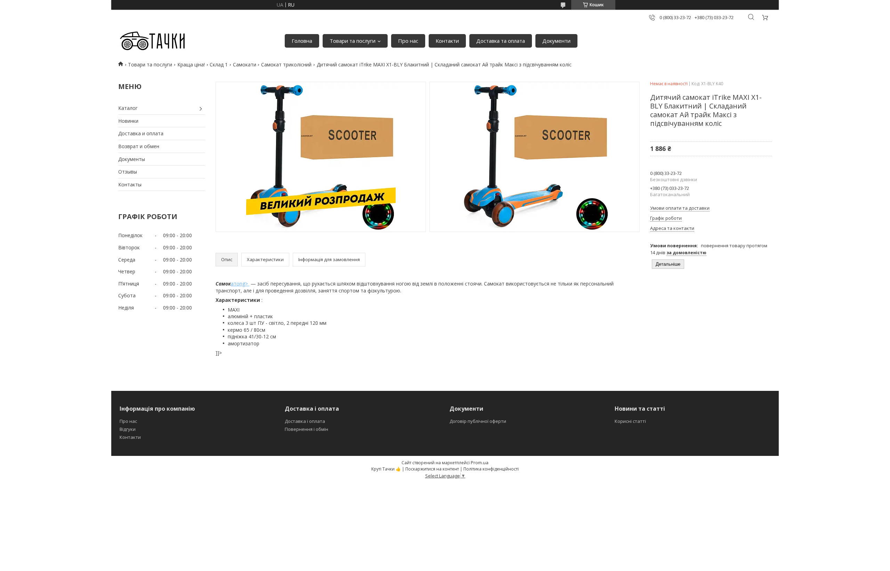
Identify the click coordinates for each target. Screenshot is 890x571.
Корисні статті (630, 421)
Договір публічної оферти (478, 421)
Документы (131, 159)
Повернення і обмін (306, 429)
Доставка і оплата (305, 421)
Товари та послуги (352, 40)
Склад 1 (219, 64)
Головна (302, 40)
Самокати (244, 64)
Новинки (128, 121)
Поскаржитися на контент (432, 469)
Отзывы (127, 171)
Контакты (129, 184)
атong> (240, 283)
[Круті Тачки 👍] (152, 41)
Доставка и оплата (140, 133)
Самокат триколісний (286, 64)
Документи (556, 40)
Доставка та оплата (500, 40)
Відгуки (128, 429)
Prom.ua (479, 462)
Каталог (128, 108)
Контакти (447, 40)
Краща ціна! (191, 64)
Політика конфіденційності (491, 469)
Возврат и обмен (138, 146)
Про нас (408, 40)
